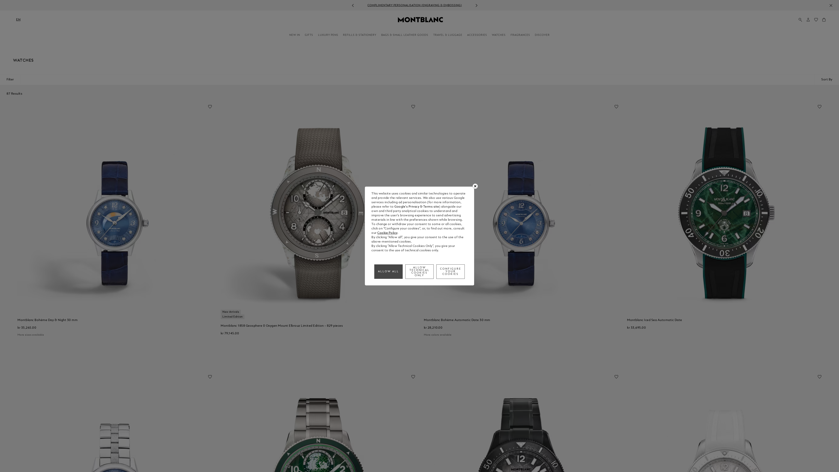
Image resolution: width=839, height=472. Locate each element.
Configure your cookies (450, 272)
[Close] (475, 186)
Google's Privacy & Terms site (416, 206)
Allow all (388, 271)
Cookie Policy (387, 233)
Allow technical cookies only (419, 271)
